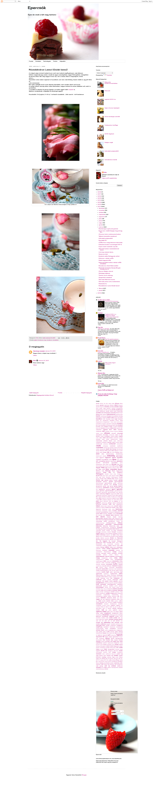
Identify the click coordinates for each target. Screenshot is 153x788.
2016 (100, 196)
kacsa (114, 502)
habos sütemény (100, 493)
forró (104, 475)
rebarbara (103, 597)
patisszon (105, 585)
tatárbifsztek (99, 633)
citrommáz (111, 434)
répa (104, 599)
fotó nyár (98, 477)
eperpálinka (114, 462)
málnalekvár (119, 547)
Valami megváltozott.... (104, 352)
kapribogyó (104, 509)
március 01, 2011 (50, 351)
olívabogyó (120, 575)
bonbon (120, 423)
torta (116, 644)
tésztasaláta (99, 639)
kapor (121, 507)
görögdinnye (99, 487)
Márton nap (119, 554)
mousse (103, 564)
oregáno (110, 576)
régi (101, 599)
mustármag (98, 565)
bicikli (97, 420)
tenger (106, 636)
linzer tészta (119, 542)
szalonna (103, 624)
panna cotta (108, 581)
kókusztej (99, 526)
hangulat (109, 495)
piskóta (115, 588)
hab (117, 492)
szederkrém (113, 625)
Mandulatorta (103, 283)
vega (113, 657)
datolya (114, 449)
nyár (107, 572)
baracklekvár (115, 416)
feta (110, 472)
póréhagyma (107, 591)
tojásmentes (111, 642)
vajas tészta (99, 655)
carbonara (98, 429)
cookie (102, 436)
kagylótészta (119, 504)
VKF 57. (120, 658)
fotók (103, 477)
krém (115, 530)
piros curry (103, 588)
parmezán (103, 584)
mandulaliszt (99, 551)
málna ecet (113, 547)
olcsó (104, 575)
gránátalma (106, 487)
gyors (113, 489)
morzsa (98, 564)
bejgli (116, 419)
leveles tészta (100, 538)
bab (102, 412)
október (101, 212)
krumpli (114, 531)
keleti (121, 515)
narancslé (98, 568)
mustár (120, 564)
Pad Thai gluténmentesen (112, 339)
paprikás (121, 581)
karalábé (114, 510)
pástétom (120, 584)
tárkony (121, 631)
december (102, 208)
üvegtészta (120, 652)
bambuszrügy (119, 414)
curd (103, 439)
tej (96, 635)
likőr (97, 541)
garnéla (120, 480)
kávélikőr (110, 513)
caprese (118, 428)
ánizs (97, 408)
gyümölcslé (104, 492)
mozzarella (109, 564)
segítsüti (111, 616)
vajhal (104, 655)
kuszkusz (120, 533)
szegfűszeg (99, 627)
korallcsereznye (105, 527)
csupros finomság (118, 447)
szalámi (98, 624)
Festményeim (47, 61)
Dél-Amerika (120, 449)
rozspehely (98, 605)
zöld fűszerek (110, 664)
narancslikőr (105, 568)
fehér (118, 467)
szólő (97, 631)
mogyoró (113, 562)
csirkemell (112, 443)
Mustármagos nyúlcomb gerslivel (108, 228)
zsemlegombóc (114, 667)
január (101, 290)
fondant (107, 473)
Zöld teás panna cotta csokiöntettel (109, 281)
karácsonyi (98, 510)
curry (107, 439)
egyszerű (101, 457)
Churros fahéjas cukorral (106, 271)
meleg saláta (118, 557)
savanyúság (105, 616)
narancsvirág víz (104, 570)
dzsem (121, 452)
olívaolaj (98, 576)
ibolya (117, 498)
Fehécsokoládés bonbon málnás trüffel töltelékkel (110, 263)
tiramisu (98, 641)
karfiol (97, 513)
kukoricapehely (109, 533)
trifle (117, 647)
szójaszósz (120, 630)
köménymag (99, 528)
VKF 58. (106, 660)
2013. (97, 403)
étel (118, 464)
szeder (108, 625)
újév (106, 650)
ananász (116, 406)
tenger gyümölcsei (114, 636)
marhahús (114, 553)
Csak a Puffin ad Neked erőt (106, 390)
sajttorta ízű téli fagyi (103, 328)
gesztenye (120, 483)
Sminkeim (38, 61)
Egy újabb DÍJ (103, 240)
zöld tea (107, 666)
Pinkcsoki (107, 90)
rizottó (108, 601)
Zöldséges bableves (104, 273)
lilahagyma (120, 541)
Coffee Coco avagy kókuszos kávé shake (110, 242)
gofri (110, 484)
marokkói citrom (101, 554)
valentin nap (110, 655)
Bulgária (106, 426)
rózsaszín (106, 603)
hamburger (104, 495)
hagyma (108, 493)
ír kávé (97, 499)
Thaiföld (108, 640)
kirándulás (110, 519)
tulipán (98, 649)
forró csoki (108, 475)
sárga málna (99, 613)
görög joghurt (118, 486)
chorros (116, 431)
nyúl (121, 572)
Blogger (84, 775)
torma (113, 644)
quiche (105, 596)
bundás (115, 426)
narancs (115, 565)
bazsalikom (99, 419)
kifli (122, 518)
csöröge (112, 447)
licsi (115, 539)
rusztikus (98, 606)
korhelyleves (113, 527)
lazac (114, 534)
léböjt (117, 534)
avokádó (98, 412)
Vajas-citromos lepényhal (112, 108)
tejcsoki (105, 635)
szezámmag (119, 627)
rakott (121, 596)
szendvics (106, 627)
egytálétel (120, 457)
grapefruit (117, 487)
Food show (113, 473)
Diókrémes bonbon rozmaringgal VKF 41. (110, 244)
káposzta (98, 509)
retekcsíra (113, 599)
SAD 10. (103, 606)
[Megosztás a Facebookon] (67, 338)
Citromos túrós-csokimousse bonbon (110, 234)
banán (98, 416)
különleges (103, 534)
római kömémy (100, 602)
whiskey (101, 663)
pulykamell (120, 593)
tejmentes (113, 635)
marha (108, 553)
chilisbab (107, 431)
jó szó (121, 501)
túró (105, 649)
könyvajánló (109, 528)
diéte (112, 450)
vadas (103, 653)
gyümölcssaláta (111, 492)
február (101, 288)
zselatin (109, 667)
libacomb (120, 538)
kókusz (120, 523)
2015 (100, 198)
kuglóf (98, 533)
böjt (117, 425)
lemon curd (102, 536)
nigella (117, 570)
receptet (70, 89)
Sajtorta (121, 609)
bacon (118, 412)
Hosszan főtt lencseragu (111, 301)
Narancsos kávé (103, 254)
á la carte (100, 351)
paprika (115, 581)
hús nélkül (98, 498)
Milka (121, 561)
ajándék (102, 405)
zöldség (98, 667)
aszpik (115, 411)
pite (102, 590)
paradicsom (100, 582)
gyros (97, 490)
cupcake (121, 437)
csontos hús (106, 447)
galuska (106, 480)
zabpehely (116, 663)
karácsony (119, 509)
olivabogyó (113, 575)
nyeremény (116, 572)
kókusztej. (105, 526)
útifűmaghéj (99, 652)
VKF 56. (116, 658)
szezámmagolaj (99, 628)
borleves (103, 425)
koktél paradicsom (109, 521)
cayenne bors (107, 429)
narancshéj (111, 567)
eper (114, 459)
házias (99, 496)
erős (110, 464)
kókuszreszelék (118, 524)
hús (122, 496)
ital (100, 499)
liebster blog (119, 539)
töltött (108, 646)
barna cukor (110, 417)
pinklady (98, 588)
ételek (121, 464)
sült (100, 620)
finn (114, 472)
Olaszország (99, 575)
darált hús (109, 449)
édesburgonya (110, 454)
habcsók (121, 492)
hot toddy (117, 496)
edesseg (104, 455)
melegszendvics (100, 559)
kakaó (98, 506)
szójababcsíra (112, 630)
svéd (121, 622)
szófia (106, 630)
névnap (113, 570)
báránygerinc (99, 417)
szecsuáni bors (100, 625)
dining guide (99, 452)
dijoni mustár (119, 450)
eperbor (108, 461)
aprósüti (109, 408)
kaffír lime (112, 504)
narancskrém (119, 567)
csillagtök (104, 442)
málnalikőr (98, 548)
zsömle (106, 669)
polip (97, 591)
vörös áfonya (115, 660)
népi (110, 570)
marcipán (103, 553)
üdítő (110, 652)
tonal (101, 644)
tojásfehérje (99, 642)
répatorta (107, 599)
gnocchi (106, 484)
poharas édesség (117, 590)
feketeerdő (98, 472)
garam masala (113, 480)
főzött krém (103, 478)
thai (104, 640)
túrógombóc (111, 649)
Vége (99, 374)
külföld (98, 534)
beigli (112, 418)
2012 (100, 204)
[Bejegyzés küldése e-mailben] (59, 337)
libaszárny (106, 539)
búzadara (103, 428)
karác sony (111, 509)
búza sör (98, 428)
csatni (121, 439)
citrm (101, 433)
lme (105, 543)
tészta (107, 638)
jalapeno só (110, 499)
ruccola (104, 605)
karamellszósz (104, 512)
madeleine (104, 545)
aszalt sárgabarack (100, 411)
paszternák (99, 585)
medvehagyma (119, 556)
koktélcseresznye (100, 522)
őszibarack (116, 578)
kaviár (114, 513)
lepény (121, 536)
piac (110, 587)
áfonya (117, 403)
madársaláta (99, 545)
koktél (117, 519)
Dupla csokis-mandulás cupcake (108, 246)
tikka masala (114, 640)
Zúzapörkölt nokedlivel (105, 277)
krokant (109, 531)
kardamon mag (42, 340)
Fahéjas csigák (109, 142)
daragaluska (102, 449)
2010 (100, 293)
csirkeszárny (120, 443)
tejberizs (100, 635)
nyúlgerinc (106, 573)
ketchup (106, 518)
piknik (118, 587)
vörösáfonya (114, 661)
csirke (121, 442)
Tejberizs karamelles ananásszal (108, 236)
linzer (113, 542)
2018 (99, 192)
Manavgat (98, 550)
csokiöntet (112, 446)
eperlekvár (120, 461)
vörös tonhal (108, 661)
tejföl (109, 635)
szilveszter (120, 628)
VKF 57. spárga (100, 660)
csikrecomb (120, 440)
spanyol (111, 619)
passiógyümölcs (111, 584)
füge (113, 478)
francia (109, 478)
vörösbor (120, 661)
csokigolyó (105, 445)
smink (121, 616)
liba (115, 538)
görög (111, 486)
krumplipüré (120, 531)
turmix (101, 649)
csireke (117, 442)
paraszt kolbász (118, 582)
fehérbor (120, 469)
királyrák (105, 519)
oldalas (108, 575)
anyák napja (102, 408)
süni (122, 620)
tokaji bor (116, 642)
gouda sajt (106, 486)
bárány (121, 416)
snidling (103, 617)
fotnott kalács (115, 475)
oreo (118, 576)
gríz (97, 489)
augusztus (102, 216)
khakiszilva (117, 518)
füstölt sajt (99, 480)
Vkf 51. (112, 658)
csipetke (109, 442)
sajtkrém (115, 610)
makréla (98, 547)
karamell (120, 510)
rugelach (113, 605)
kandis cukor (115, 507)
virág (97, 658)
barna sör (116, 417)
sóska (100, 619)
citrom (107, 433)
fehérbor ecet (100, 470)
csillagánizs (98, 442)
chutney (120, 431)
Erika (34, 360)
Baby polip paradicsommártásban (111, 82)
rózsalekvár (56, 340)
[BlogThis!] (63, 338)
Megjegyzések (117, 713)
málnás (103, 548)
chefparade (98, 431)
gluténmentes (99, 484)
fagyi (121, 466)
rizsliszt (116, 600)
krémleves (120, 530)
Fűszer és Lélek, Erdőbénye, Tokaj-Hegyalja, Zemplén (107, 394)
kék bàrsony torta (100, 515)
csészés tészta (107, 440)
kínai (97, 519)
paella (104, 579)
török (107, 647)
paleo (121, 579)
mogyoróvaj (120, 562)
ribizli (99, 601)
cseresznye (99, 440)
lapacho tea (109, 534)
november (102, 210)
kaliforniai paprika (100, 507)
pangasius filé (100, 581)
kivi (114, 519)
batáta (121, 417)
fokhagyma (99, 474)
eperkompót (113, 461)
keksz (112, 515)
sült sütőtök (116, 620)
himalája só (109, 496)
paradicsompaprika (108, 582)
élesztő (106, 459)
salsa (108, 611)
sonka (111, 617)
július (100, 218)
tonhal (104, 644)
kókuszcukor (99, 524)
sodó (107, 617)
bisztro (117, 420)
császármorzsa (114, 439)
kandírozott (108, 507)
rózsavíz (120, 603)
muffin (115, 564)
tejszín (119, 635)
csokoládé (99, 447)
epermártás (106, 462)
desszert (102, 450)
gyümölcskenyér (109, 490)
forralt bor (99, 475)
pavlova (111, 585)
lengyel (117, 536)
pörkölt (112, 591)
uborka (102, 650)
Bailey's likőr (99, 414)
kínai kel (101, 519)
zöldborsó (120, 666)
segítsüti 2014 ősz (110, 99)
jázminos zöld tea (108, 501)
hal (118, 493)
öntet (107, 578)
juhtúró (110, 502)
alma (116, 405)
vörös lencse (101, 661)
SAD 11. (107, 606)
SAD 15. (112, 606)
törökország (112, 647)
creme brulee (114, 436)
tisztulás (107, 641)
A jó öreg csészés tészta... (106, 252)
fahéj (102, 467)
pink (122, 587)
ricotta (103, 601)
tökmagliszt (103, 646)
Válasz (35, 355)
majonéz (114, 545)
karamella (98, 512)
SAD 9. (105, 608)
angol (121, 406)
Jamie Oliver (117, 499)
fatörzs (114, 467)
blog (121, 420)
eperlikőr (98, 462)
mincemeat (107, 562)
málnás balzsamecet (112, 548)
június (101, 220)
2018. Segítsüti (109, 133)
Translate (109, 75)
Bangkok (109, 416)
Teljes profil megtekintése (109, 178)
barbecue (105, 417)
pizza (105, 590)
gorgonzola (99, 486)
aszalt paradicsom (117, 409)
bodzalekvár (99, 423)
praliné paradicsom (100, 593)
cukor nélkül (102, 437)
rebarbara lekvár (111, 597)
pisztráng (98, 590)
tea (115, 633)
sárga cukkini (119, 611)
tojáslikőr (105, 642)
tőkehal (121, 644)
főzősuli (98, 478)
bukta (102, 426)
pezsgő (106, 587)
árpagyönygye (99, 409)
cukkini (121, 436)
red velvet (120, 597)
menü (111, 559)
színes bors (100, 630)
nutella (103, 572)
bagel (121, 412)
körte (117, 528)
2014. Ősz (102, 403)
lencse (107, 536)
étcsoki (114, 464)
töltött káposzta (114, 646)
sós (119, 617)
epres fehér (105, 464)
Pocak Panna (101, 337)
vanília (116, 655)
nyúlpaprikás (113, 573)
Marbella (98, 553)
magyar (110, 545)
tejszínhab (99, 636)
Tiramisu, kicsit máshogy (106, 275)
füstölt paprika (119, 478)
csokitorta (120, 446)
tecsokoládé (120, 633)
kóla (122, 525)
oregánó (114, 576)
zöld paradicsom (118, 664)
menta (107, 559)
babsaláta (113, 412)
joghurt (36, 340)
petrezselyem (100, 587)
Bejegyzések (116, 711)
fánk (106, 467)
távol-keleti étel (110, 633)
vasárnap (109, 657)
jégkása (116, 501)
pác (122, 578)
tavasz (104, 633)
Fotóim (55, 61)
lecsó (121, 534)
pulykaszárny (107, 594)
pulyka (108, 593)
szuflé (108, 631)
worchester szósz (109, 663)
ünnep (114, 652)
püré (121, 594)
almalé (97, 406)
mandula (111, 550)
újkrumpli (116, 650)
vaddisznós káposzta (110, 653)
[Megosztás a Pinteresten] (68, 338)
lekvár (97, 536)
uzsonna (105, 652)
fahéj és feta (101, 373)
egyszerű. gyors (110, 457)
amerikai (112, 406)
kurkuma (115, 533)
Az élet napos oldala (104, 299)
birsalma (112, 420)
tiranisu (103, 641)
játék (97, 501)
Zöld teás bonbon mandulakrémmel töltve (109, 249)
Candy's (100, 313)
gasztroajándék (118, 481)
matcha (107, 556)
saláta (104, 611)
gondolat (120, 484)
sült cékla (104, 620)
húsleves (104, 498)
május (101, 222)
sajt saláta (108, 609)
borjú (99, 425)
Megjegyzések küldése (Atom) (45, 395)
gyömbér (120, 489)
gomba (115, 484)
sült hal (110, 620)
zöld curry (104, 664)
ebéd (97, 454)
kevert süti (111, 518)
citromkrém (99, 434)
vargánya (104, 657)
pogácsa (109, 590)
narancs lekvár (103, 567)
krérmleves (103, 531)
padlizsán (98, 579)
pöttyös (117, 591)
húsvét (114, 498)
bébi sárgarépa (107, 418)
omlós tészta (104, 576)
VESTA (100, 361)
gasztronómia (108, 483)
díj (115, 450)
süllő (97, 620)
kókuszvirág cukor (114, 526)
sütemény (107, 622)
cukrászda (115, 437)
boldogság (114, 423)
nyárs (111, 572)
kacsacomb (120, 502)
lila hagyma (103, 541)
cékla (114, 429)
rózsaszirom (113, 603)
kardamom (111, 512)
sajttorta (99, 611)
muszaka (104, 565)
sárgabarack (107, 613)
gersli (114, 483)
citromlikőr (105, 434)
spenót (120, 619)
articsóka (105, 409)
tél (103, 636)
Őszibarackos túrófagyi (111, 125)
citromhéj (120, 433)
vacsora (98, 653)
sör (103, 619)
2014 (99, 200)
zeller (121, 663)
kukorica (102, 533)
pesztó (121, 585)
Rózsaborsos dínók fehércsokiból (108, 265)
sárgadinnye (99, 614)
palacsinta (115, 579)
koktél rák (120, 521)
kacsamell (98, 504)
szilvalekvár (113, 628)
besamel (120, 419)
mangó (114, 551)
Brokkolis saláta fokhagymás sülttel (109, 256)
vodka (110, 660)
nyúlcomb (99, 573)
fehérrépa (108, 470)
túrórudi (117, 649)
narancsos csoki (113, 568)
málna (107, 547)
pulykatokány (115, 594)
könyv (104, 528)
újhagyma (110, 650)
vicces (116, 657)
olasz (121, 573)
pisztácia (120, 588)
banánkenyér (104, 416)
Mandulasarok (107, 551)
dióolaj (117, 452)
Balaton (105, 414)
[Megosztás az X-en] (65, 338)
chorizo (112, 431)
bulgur (111, 426)
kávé (101, 513)
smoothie (98, 617)
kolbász (98, 527)
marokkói (120, 553)
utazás (121, 650)
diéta (106, 450)
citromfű (113, 433)
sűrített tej (99, 622)
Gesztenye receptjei (39, 351)
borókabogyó (109, 425)
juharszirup (104, 502)
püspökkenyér (99, 596)
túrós (121, 649)
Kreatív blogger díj (107, 530)
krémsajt (98, 531)
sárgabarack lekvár (117, 613)
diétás (109, 450)
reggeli (98, 599)
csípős (113, 442)
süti (112, 622)
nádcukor (109, 565)
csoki (98, 446)
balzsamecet (111, 414)
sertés (117, 616)
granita (112, 487)
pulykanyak (98, 594)
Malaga (102, 547)
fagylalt (98, 467)
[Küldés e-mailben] (62, 338)
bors (114, 425)
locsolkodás (110, 543)
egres (97, 457)
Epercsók (37, 8)
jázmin (101, 501)
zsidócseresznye (100, 668)
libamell (102, 539)
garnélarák (98, 481)
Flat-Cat (100, 327)
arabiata (113, 408)
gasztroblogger (99, 483)
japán (121, 499)
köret (114, 528)
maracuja (120, 551)
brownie (98, 426)
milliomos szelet (100, 562)
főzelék (121, 477)
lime (104, 542)
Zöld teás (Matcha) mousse (107, 279)
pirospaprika (109, 588)
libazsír (112, 539)
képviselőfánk (99, 518)
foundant (108, 477)
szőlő (104, 631)
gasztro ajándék (108, 481)
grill (122, 487)
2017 (99, 194)
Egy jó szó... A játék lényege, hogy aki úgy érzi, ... (110, 231)
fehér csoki (102, 469)
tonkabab (109, 644)
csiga (114, 440)
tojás (114, 641)
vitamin (103, 658)
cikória (97, 433)
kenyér (114, 516)
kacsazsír (104, 504)
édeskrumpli (99, 455)
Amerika (106, 406)
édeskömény (119, 454)
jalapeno (105, 499)
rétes (118, 599)
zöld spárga (99, 666)
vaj (122, 653)
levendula (107, 538)
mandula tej (119, 550)
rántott (97, 597)
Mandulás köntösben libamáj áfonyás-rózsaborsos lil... (110, 268)
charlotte (120, 429)
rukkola (118, 605)
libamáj (98, 539)
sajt (102, 610)
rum (122, 605)
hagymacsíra (114, 493)
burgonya (120, 426)
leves (112, 538)
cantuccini (113, 428)
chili (103, 431)
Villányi (121, 657)
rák (118, 596)
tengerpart (101, 638)
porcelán (101, 591)
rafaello (109, 596)
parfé (97, 584)
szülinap (112, 631)
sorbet (115, 617)
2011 (99, 206)
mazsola (112, 556)
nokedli (121, 570)
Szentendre (112, 626)
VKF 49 (108, 658)
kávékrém (105, 513)
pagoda (109, 579)
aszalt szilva (109, 411)
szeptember (102, 214)
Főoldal (31, 61)
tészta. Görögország (117, 638)
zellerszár (98, 664)
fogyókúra (120, 472)
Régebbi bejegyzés (86, 392)
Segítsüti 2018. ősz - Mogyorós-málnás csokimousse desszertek (112, 316)
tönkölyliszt (103, 647)
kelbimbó (116, 515)
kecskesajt (119, 513)
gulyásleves (102, 489)
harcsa (113, 495)
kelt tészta (100, 516)
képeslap (120, 516)
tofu (111, 641)
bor (97, 425)
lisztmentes (99, 544)
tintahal (121, 640)
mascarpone (100, 556)
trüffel (121, 647)
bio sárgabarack (104, 420)
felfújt (104, 472)
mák (121, 545)
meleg (110, 557)
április (101, 225)
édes (103, 454)
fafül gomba (115, 466)
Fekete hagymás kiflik (105, 260)
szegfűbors (120, 625)
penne (116, 585)
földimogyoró (114, 477)
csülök (97, 449)
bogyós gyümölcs (106, 423)
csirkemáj (105, 443)
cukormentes (109, 437)
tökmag (98, 646)
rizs (112, 601)
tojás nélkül (119, 641)
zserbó (121, 667)
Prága (121, 591)
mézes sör (109, 561)
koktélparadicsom (111, 523)
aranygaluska (119, 408)
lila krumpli (112, 541)
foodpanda (120, 473)
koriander (120, 527)
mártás (110, 554)
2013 (99, 202)
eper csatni (120, 459)
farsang (110, 467)
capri (121, 428)
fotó (121, 475)
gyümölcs (101, 490)
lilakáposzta (99, 542)
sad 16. (116, 606)
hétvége (104, 496)
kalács (121, 506)
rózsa (114, 602)
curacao (98, 439)
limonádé (109, 542)
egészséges (119, 456)
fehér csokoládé (111, 469)
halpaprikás (98, 495)
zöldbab (113, 666)
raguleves (114, 596)
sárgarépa (105, 614)
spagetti (106, 619)
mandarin (104, 550)
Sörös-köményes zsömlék (112, 116)
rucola (108, 605)
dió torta (112, 452)
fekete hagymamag (117, 470)
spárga (116, 619)
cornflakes (107, 436)
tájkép (116, 631)
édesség (111, 456)
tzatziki (98, 650)
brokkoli (120, 425)
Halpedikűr (63, 61)
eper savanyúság (100, 461)
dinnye (104, 452)
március (101, 227)
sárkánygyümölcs (113, 614)
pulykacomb (113, 593)
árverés (109, 409)
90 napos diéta (110, 403)
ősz (111, 578)
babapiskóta (107, 412)
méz (104, 561)
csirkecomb (99, 443)
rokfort (121, 601)
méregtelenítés (119, 559)
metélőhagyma (99, 561)
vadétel (118, 653)
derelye (97, 450)
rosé (106, 602)
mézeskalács (115, 561)
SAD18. (109, 608)
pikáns (113, 587)
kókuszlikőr (108, 524)
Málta (121, 548)
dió (108, 452)
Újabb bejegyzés (34, 392)
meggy (98, 557)
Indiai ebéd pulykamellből (112, 151)
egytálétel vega (100, 459)
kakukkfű (116, 506)
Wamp (97, 663)
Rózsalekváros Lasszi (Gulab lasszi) (109, 285)
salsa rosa (112, 611)
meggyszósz (105, 557)
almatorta (101, 406)
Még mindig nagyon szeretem (110, 363)
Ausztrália (120, 411)
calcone (108, 428)
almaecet (120, 405)
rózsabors (49, 340)
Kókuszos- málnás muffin (106, 258)
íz (102, 499)
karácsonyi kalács (106, 510)
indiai (121, 498)
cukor (97, 437)
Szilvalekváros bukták (111, 159)
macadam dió (119, 543)
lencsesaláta (112, 536)
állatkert (112, 405)
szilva (106, 628)
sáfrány (114, 608)
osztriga (103, 578)
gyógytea (108, 489)
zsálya (105, 667)
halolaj (121, 493)
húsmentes (109, 498)
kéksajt (108, 515)
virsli (100, 658)
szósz (100, 631)
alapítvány (106, 405)
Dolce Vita (101, 383)
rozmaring (110, 602)
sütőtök (117, 622)
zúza (102, 667)
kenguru (109, 516)
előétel (110, 459)
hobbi (113, 496)
